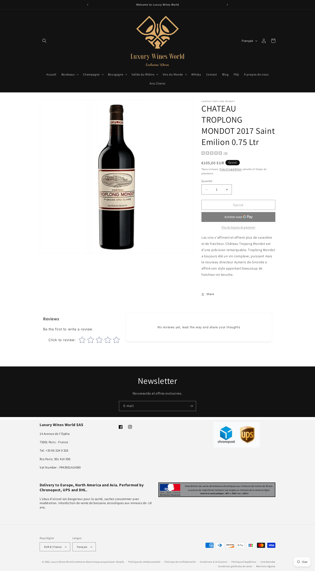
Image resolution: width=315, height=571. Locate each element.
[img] (211, 153)
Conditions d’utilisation (213, 561)
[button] (44, 40)
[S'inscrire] (191, 406)
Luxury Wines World (62, 561)
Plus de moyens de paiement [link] (238, 227)
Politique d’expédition (243, 561)
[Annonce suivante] (227, 4)
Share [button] (210, 294)
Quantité (206, 181)
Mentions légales (265, 566)
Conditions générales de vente (235, 566)
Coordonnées (268, 561)
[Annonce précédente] (87, 4)
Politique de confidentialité (180, 561)
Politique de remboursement (144, 561)
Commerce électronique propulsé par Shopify (99, 561)
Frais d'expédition (231, 169)
